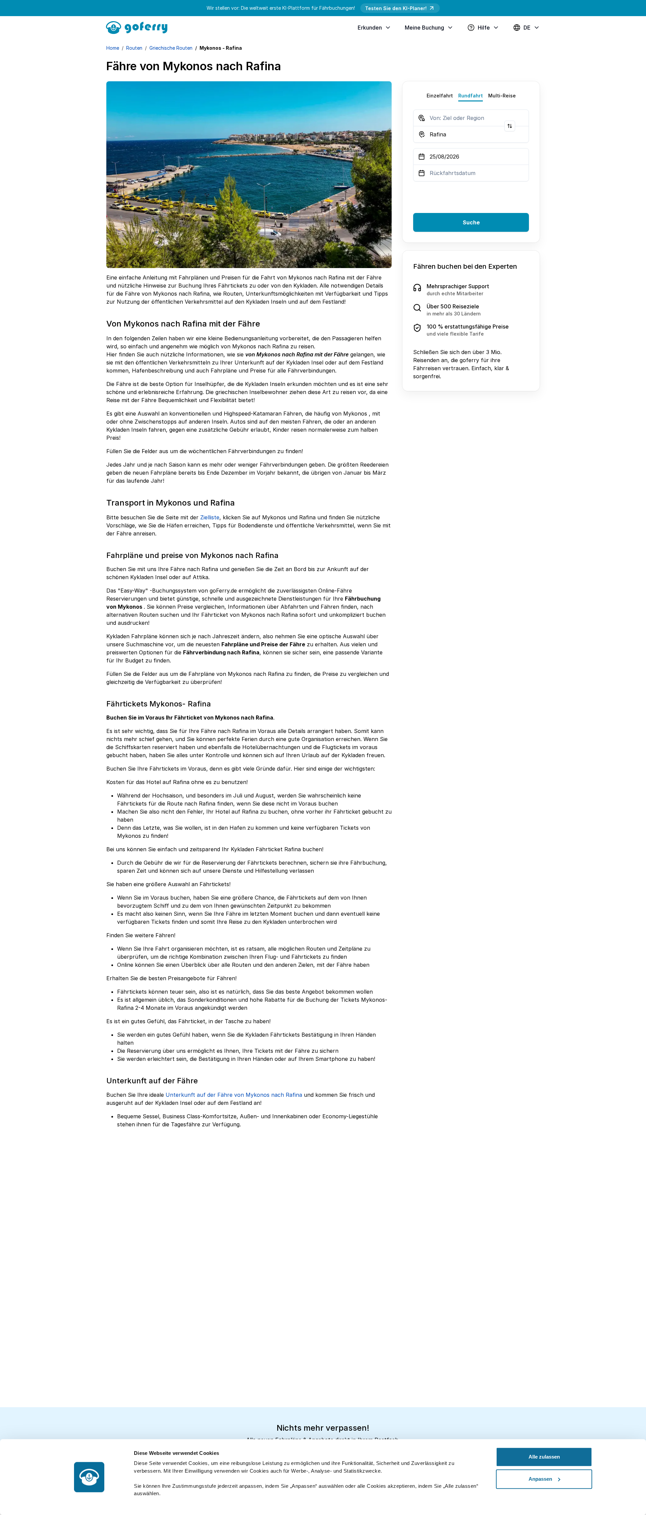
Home (112, 48)
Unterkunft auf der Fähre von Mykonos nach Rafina (234, 1094)
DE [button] (527, 27)
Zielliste (209, 517)
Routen (134, 48)
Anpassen (540, 1479)
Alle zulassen (544, 1457)
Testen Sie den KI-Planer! (396, 8)
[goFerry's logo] (139, 27)
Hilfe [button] (484, 27)
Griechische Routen (170, 48)
